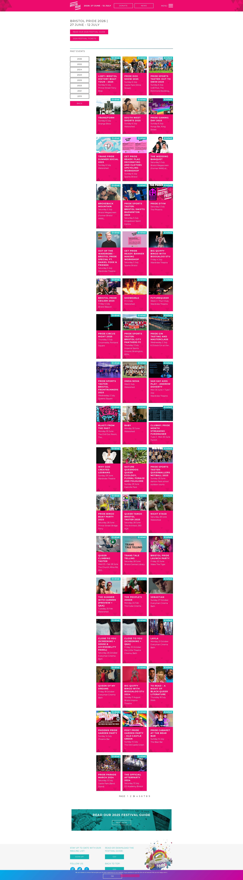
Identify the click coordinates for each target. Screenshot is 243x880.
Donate (123, 6)
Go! (114, 857)
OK (112, 876)
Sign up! (79, 857)
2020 (79, 75)
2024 (79, 70)
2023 (79, 86)
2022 (79, 64)
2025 (79, 80)
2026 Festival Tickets (84, 39)
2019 (79, 96)
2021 (79, 91)
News (144, 6)
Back (79, 103)
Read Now (121, 823)
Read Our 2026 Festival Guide (89, 32)
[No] (130, 875)
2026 (79, 59)
